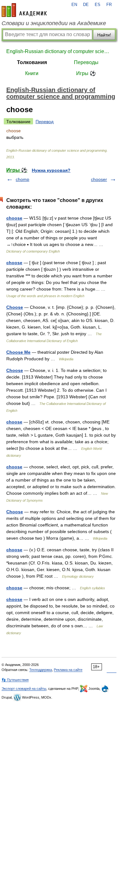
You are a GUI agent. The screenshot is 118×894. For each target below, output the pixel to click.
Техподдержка (40, 670)
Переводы (86, 62)
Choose (14, 307)
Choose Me (18, 352)
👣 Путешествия (15, 680)
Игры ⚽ (86, 73)
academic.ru (24, 10)
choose (14, 218)
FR (109, 5)
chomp (22, 179)
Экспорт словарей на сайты (24, 688)
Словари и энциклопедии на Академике (54, 23)
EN (74, 5)
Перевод (44, 121)
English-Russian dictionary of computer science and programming (59, 51)
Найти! (104, 34)
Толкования (32, 62)
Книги (31, 73)
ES (97, 5)
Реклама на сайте (68, 670)
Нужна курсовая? (51, 170)
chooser (99, 179)
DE (86, 5)
